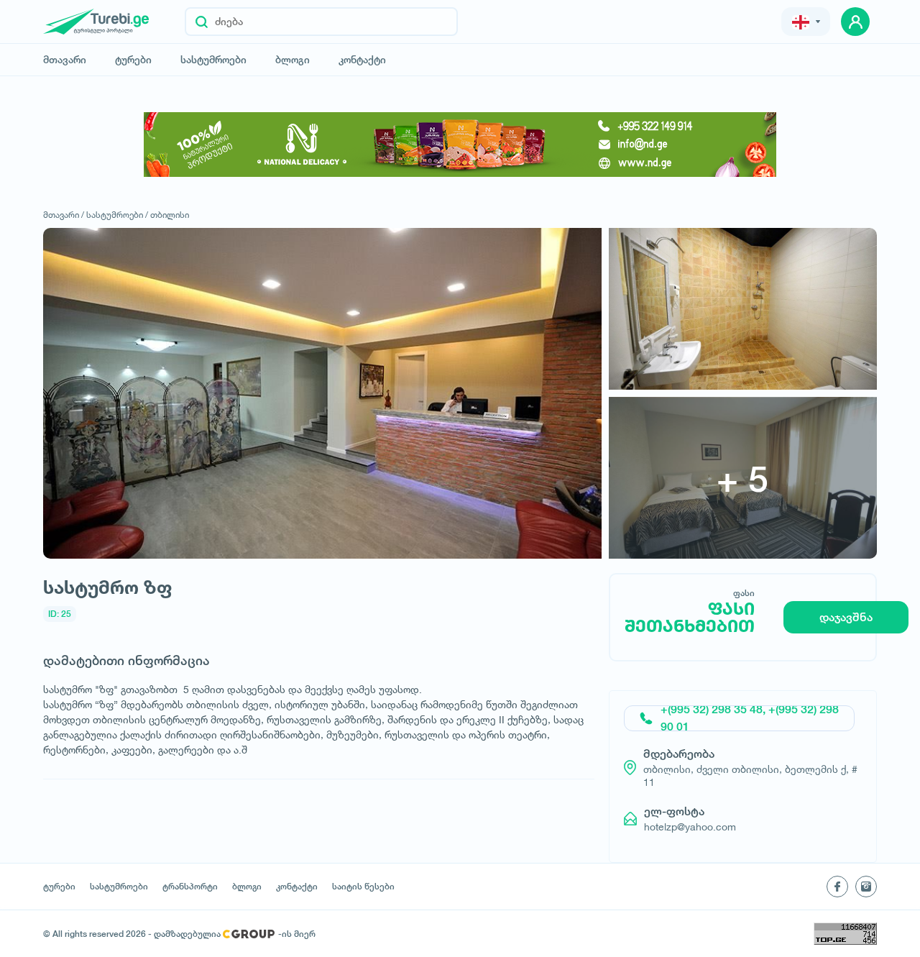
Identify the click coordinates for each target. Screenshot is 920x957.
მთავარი (64, 59)
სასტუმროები (213, 59)
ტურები (133, 59)
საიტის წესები (363, 887)
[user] (855, 21)
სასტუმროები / (117, 214)
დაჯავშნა (846, 617)
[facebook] (837, 886)
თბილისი (169, 214)
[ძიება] (202, 21)
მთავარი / (63, 214)
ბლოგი (292, 59)
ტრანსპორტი (190, 887)
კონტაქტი (362, 59)
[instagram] (866, 886)
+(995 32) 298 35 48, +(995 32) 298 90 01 (750, 718)
